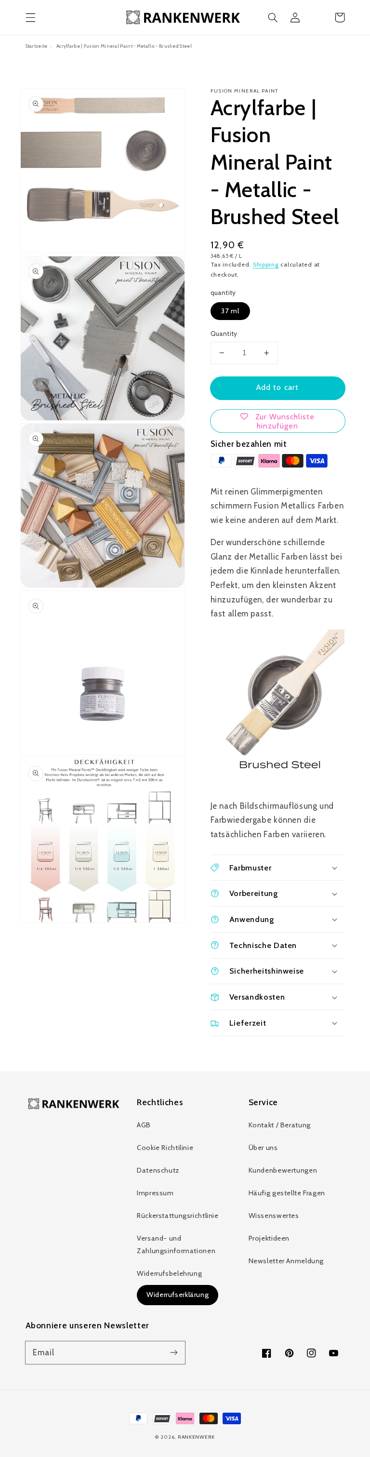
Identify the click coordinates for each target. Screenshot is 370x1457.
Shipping (266, 264)
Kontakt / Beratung (280, 1125)
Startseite (37, 46)
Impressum (155, 1193)
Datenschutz (158, 1170)
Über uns (263, 1147)
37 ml (230, 311)
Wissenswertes (274, 1215)
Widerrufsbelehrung (169, 1273)
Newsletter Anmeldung (286, 1260)
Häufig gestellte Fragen (287, 1193)
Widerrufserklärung (177, 1294)
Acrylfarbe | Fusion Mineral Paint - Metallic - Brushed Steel (124, 46)
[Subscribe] (174, 1352)
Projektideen (269, 1238)
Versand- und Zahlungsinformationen (176, 1244)
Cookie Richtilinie (165, 1147)
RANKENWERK (196, 1437)
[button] (30, 17)
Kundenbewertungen (283, 1170)
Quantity (224, 333)
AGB (144, 1125)
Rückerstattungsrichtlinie (178, 1215)
